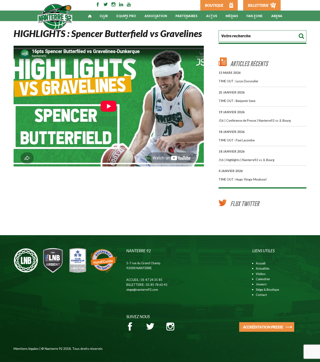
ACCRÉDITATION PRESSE (263, 327)
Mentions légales (26, 349)
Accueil (260, 263)
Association (156, 16)
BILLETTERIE (258, 5)
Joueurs (261, 284)
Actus (211, 16)
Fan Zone (254, 16)
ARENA (276, 16)
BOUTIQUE (214, 5)
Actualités (262, 268)
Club (104, 16)
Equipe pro (126, 16)
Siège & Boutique (267, 289)
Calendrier (263, 279)
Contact (261, 295)
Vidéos (260, 274)
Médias (232, 16)
